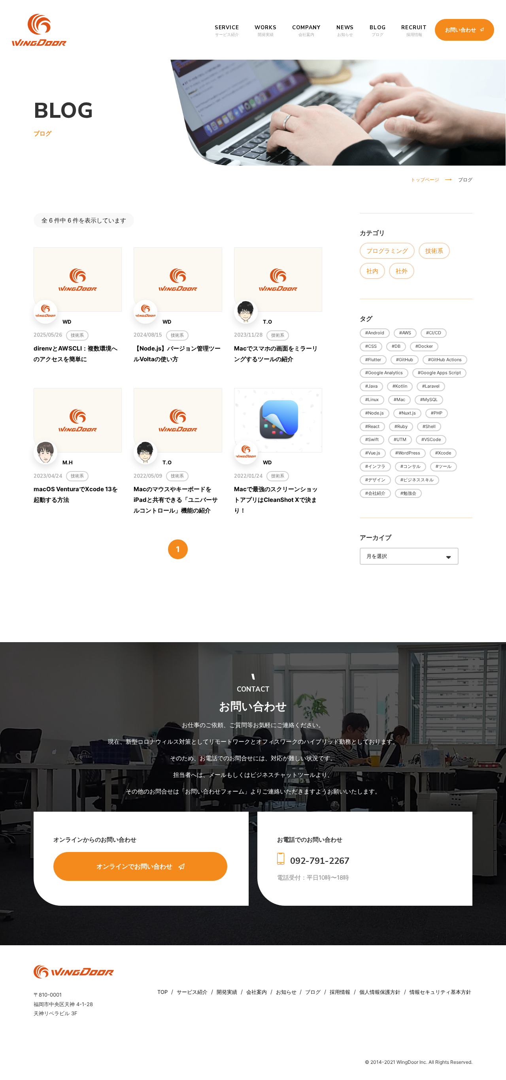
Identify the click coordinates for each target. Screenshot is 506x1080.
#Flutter (373, 359)
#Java (371, 386)
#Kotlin (400, 386)
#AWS (405, 332)
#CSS (371, 346)
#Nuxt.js (407, 413)
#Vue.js (372, 453)
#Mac (399, 399)
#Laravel (431, 386)
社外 (402, 271)
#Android (374, 332)
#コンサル (410, 466)
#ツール (443, 466)
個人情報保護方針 (380, 992)
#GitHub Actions (445, 359)
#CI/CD (433, 332)
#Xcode (443, 453)
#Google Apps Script (439, 372)
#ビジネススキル (417, 480)
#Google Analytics (384, 372)
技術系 (434, 250)
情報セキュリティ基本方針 (440, 992)
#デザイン (375, 480)
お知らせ (286, 992)
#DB (396, 346)
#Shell (429, 426)
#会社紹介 (375, 493)
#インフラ (375, 466)
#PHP (436, 413)
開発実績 (228, 992)
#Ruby (401, 426)
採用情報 (341, 992)
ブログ (313, 992)
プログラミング (387, 250)
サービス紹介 (193, 992)
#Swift (372, 439)
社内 (372, 271)
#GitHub (404, 359)
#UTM (400, 439)
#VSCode (431, 439)
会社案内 (257, 992)
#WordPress (407, 453)
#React (372, 426)
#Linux (372, 399)
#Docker (424, 346)
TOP (163, 992)
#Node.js (374, 413)
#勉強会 (408, 493)
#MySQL (429, 399)
